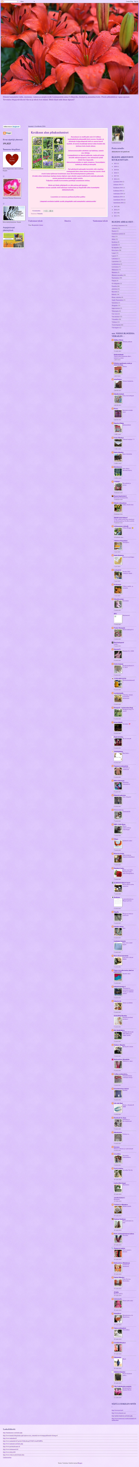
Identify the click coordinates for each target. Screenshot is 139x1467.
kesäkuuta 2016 (118, 191)
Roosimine (126, 601)
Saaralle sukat (126, 973)
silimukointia (118, 1132)
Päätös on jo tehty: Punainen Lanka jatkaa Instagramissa (128, 871)
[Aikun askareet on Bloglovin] (11, 127)
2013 (115, 213)
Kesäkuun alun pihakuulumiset (49, 132)
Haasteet (114, 231)
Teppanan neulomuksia (121, 766)
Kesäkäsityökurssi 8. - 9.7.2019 (129, 666)
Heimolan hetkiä (119, 854)
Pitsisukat (125, 1235)
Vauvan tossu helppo (128, 557)
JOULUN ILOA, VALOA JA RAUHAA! (129, 856)
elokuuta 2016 (117, 185)
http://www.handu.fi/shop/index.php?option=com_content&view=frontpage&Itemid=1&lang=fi (30, 1435)
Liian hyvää (117, 1001)
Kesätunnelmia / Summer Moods (127, 1389)
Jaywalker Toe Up (127, 1170)
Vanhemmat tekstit (100, 221)
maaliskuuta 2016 (118, 200)
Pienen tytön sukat (128, 1300)
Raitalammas (118, 467)
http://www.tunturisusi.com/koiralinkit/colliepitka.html (124, 1419)
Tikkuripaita (115, 311)
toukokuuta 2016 (118, 194)
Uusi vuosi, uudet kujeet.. (127, 943)
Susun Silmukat (119, 438)
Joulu (113, 236)
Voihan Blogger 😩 (128, 528)
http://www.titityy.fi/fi (9, 1452)
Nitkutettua (117, 1357)
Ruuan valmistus (116, 297)
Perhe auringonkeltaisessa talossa (124, 1234)
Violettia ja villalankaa (121, 1205)
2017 (115, 176)
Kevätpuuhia (115, 247)
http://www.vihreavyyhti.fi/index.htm (13, 1455)
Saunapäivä (126, 542)
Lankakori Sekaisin (120, 941)
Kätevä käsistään (127, 454)
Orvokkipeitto (116, 283)
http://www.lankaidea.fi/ (10, 1438)
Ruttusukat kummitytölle (121, 498)
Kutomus (117, 1147)
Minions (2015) (118, 1294)
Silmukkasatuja (119, 599)
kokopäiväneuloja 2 (120, 987)
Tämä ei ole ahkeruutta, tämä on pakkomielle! (124, 971)
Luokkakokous (116, 264)
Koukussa (117, 897)
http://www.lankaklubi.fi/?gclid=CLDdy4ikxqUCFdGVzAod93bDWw (23, 1441)
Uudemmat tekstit (35, 221)
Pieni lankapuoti (119, 643)
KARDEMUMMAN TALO (122, 883)
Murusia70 (117, 649)
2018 (115, 173)
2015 (115, 206)
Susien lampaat (118, 664)
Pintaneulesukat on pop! (128, 1221)
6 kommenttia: (36, 211)
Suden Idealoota (119, 555)
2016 (115, 179)
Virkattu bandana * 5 (128, 439)
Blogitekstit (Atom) (37, 225)
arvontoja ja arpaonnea (118, 225)
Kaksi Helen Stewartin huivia (127, 469)
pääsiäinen (115, 289)
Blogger (80, 1463)
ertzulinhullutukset (120, 1343)
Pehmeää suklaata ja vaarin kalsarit (123, 1149)
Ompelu (114, 281)
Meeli (124, 1359)
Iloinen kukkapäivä (128, 629)
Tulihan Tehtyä (118, 340)
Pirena (116, 409)
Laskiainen (115, 259)
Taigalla (116, 912)
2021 (115, 163)
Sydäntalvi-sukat (127, 841)
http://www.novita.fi (117, 1410)
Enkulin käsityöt (119, 394)
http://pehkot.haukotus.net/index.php (122, 1416)
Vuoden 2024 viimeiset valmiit (127, 572)
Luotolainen (115, 267)
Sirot (124, 928)
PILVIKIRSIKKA (119, 1030)
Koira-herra (115, 250)
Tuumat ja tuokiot (119, 1248)
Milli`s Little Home (119, 824)
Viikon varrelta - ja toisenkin (128, 587)
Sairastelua (115, 303)
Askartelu (114, 228)
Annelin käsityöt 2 (119, 1198)
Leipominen (115, 261)
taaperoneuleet (116, 308)
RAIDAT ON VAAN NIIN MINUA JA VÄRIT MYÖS (128, 1033)
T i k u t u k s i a (118, 810)
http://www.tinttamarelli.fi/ (10, 1449)
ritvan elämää (118, 722)
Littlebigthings (118, 751)
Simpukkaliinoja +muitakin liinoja (127, 1076)
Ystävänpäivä (115, 328)
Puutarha (40, 214)
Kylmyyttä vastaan (128, 1046)
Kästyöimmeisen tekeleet (121, 1089)
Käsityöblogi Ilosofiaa (120, 1016)
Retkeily (114, 294)
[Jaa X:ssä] (48, 211)
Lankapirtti (117, 570)
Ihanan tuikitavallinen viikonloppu (127, 827)
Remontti (114, 292)
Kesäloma (114, 242)
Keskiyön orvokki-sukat (128, 411)
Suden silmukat (118, 452)
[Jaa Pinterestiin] (52, 211)
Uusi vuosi (115, 314)
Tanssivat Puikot (119, 423)
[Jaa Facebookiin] (50, 211)
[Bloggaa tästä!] (46, 211)
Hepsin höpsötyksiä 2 (120, 496)
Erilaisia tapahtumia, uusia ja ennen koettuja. (123, 364)
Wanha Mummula (119, 628)
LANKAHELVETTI (120, 679)
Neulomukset (115, 278)
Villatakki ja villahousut (126, 768)
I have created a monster (127, 1251)
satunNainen (118, 379)
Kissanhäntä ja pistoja (127, 484)
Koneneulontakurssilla (129, 681)
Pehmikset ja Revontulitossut (127, 1120)
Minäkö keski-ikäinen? (121, 518)
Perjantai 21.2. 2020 (128, 651)
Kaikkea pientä (127, 1206)
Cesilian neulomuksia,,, (121, 1074)
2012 (115, 216)
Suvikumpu (117, 585)
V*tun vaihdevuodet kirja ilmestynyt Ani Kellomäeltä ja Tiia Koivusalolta (124, 520)
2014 (115, 210)
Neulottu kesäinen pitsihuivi (128, 1018)
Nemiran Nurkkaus (120, 1219)
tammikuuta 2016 (118, 203)
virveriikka (117, 1154)
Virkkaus (114, 322)
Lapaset (114, 256)
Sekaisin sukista (119, 927)
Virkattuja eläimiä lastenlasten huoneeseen (128, 696)
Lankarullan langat (120, 1183)
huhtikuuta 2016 (118, 197)
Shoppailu (115, 305)
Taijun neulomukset (120, 1328)
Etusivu (68, 221)
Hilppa (116, 839)
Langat (114, 253)
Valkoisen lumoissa (119, 1372)
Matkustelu (115, 270)
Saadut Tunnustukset (117, 300)
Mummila (114, 272)
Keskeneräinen (127, 425)
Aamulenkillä (126, 811)
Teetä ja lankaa (118, 1168)
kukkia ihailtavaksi (128, 505)
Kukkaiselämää (118, 355)
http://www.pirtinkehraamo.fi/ (11, 1446)
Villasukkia (115, 319)
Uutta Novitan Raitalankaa (127, 1280)
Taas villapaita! (127, 797)
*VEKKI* (117, 482)
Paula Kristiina (118, 737)
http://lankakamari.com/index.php (12, 1433)
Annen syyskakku (128, 1003)
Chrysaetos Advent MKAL (128, 958)
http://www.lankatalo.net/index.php (13, 1444)
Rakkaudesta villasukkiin (121, 1059)
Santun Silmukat (119, 1277)
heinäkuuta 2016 (118, 188)
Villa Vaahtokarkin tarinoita (122, 1386)
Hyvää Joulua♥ (127, 738)
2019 (115, 170)
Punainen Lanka (119, 868)
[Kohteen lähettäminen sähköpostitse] (45, 211)
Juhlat (113, 239)
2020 (115, 166)
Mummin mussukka (117, 275)
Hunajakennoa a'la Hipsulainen (128, 1316)
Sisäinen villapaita (119, 1045)
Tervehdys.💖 (126, 724)
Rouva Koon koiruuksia (121, 956)
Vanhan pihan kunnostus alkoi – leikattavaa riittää (123, 357)
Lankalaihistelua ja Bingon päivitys (128, 900)
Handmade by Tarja (120, 1118)
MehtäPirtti (117, 1314)
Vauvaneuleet (115, 316)
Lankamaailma (7, 1457)
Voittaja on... (126, 1134)
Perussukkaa (126, 1330)
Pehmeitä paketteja (120, 795)
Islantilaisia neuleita (117, 234)
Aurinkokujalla (118, 693)
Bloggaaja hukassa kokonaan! (128, 914)
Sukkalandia (118, 1299)
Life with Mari (118, 1103)
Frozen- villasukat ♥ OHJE (128, 1106)
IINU (115, 614)
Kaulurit (125, 1090)
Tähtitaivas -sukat (127, 1061)
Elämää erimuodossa (120, 503)
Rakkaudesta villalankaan (122, 1263)
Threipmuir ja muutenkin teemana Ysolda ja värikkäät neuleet (128, 990)
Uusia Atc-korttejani (128, 396)
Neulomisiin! (126, 615)
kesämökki (115, 245)
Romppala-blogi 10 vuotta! (128, 710)
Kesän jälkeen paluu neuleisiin (128, 885)
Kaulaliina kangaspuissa (126, 783)
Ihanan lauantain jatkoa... (127, 1374)
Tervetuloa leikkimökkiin (127, 1156)
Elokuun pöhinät (127, 342)
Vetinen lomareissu (128, 381)
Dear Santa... (126, 753)
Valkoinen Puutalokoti (120, 541)
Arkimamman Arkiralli (121, 526)
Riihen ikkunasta (119, 781)
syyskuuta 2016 (118, 182)
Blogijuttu (117, 1199)
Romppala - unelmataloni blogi (123, 708)
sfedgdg (116, 1292)
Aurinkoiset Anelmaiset (126, 1265)
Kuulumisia (126, 1185)
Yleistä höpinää (116, 325)
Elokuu (125, 366)
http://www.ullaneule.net (119, 1413)
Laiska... (116, 644)
